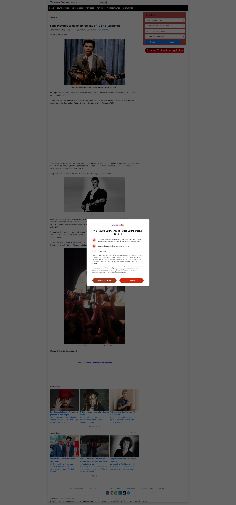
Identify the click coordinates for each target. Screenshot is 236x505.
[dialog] (118, 252)
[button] (118, 251)
